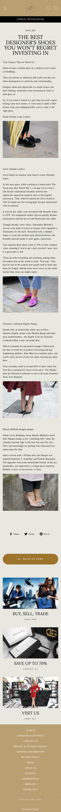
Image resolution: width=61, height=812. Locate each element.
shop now (30, 619)
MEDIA (30, 762)
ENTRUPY (30, 773)
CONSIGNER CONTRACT (30, 736)
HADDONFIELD (30, 779)
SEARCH (30, 730)
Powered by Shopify (30, 809)
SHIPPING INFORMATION (30, 752)
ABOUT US (30, 768)
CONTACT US (30, 741)
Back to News (33, 559)
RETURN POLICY (30, 757)
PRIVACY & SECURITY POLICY (30, 746)
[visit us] (30, 692)
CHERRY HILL (30, 789)
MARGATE (30, 784)
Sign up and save (30, 799)
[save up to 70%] (30, 642)
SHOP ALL (30, 719)
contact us (30, 669)
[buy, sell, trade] (30, 593)
